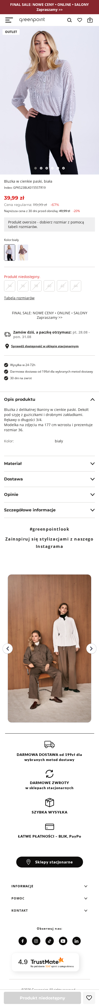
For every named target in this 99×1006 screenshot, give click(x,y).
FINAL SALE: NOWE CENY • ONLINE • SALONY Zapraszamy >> (49, 315)
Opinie (11, 494)
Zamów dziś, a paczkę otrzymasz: (51, 334)
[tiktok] (49, 941)
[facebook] (23, 941)
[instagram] (36, 941)
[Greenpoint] (32, 20)
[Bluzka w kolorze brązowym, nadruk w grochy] (22, 252)
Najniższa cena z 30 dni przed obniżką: (42, 211)
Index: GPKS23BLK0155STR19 (25, 187)
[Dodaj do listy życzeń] (89, 998)
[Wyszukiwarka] (69, 20)
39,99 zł (14, 198)
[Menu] (9, 20)
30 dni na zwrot (21, 378)
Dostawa (13, 479)
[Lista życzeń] (80, 20)
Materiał (13, 463)
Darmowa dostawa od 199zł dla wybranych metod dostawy (51, 371)
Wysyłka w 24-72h (22, 365)
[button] (49, 886)
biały (59, 441)
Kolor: (11, 240)
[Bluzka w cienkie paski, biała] (49, 100)
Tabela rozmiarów (19, 298)
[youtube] (63, 941)
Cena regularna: (31, 204)
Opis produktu (19, 399)
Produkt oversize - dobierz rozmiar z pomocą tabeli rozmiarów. (46, 224)
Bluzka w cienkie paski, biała (28, 181)
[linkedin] (76, 941)
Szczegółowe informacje (30, 510)
